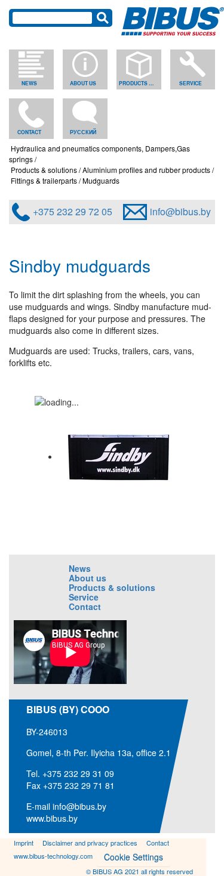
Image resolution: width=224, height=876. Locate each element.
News (29, 83)
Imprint (23, 842)
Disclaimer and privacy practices (89, 842)
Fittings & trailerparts (44, 180)
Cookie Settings (133, 857)
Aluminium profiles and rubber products (146, 170)
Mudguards (100, 180)
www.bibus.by (52, 818)
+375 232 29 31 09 (78, 773)
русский (83, 132)
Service (190, 83)
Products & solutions (138, 83)
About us (83, 83)
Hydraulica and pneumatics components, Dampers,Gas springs (99, 153)
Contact (29, 132)
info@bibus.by (180, 211)
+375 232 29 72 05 (72, 211)
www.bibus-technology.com (53, 855)
